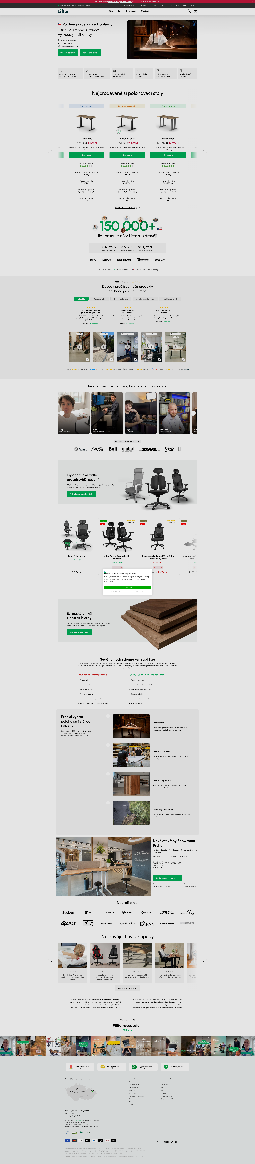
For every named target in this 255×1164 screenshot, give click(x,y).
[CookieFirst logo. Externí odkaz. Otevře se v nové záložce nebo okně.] (105, 572)
